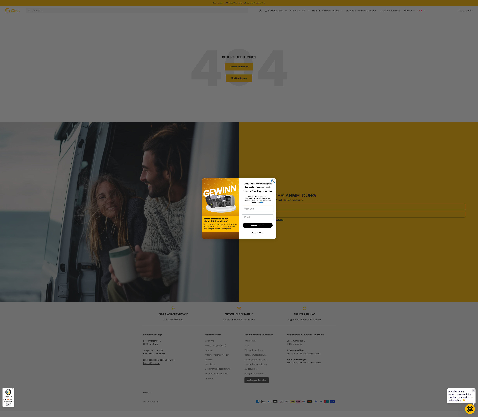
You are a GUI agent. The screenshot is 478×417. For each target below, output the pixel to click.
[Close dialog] (273, 181)
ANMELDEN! (258, 225)
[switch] (8, 404)
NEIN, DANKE (258, 233)
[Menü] (12, 389)
